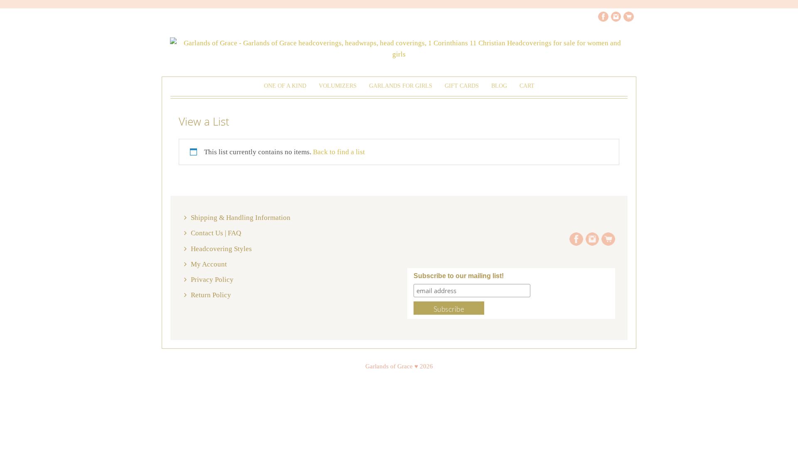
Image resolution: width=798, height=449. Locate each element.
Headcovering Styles (221, 249)
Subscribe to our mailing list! (459, 275)
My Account (209, 264)
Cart (527, 86)
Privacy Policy (212, 280)
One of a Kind (285, 86)
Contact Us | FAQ (216, 233)
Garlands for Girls (400, 86)
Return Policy (211, 295)
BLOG (499, 86)
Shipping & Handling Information (241, 218)
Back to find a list (339, 152)
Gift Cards (462, 86)
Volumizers (338, 86)
